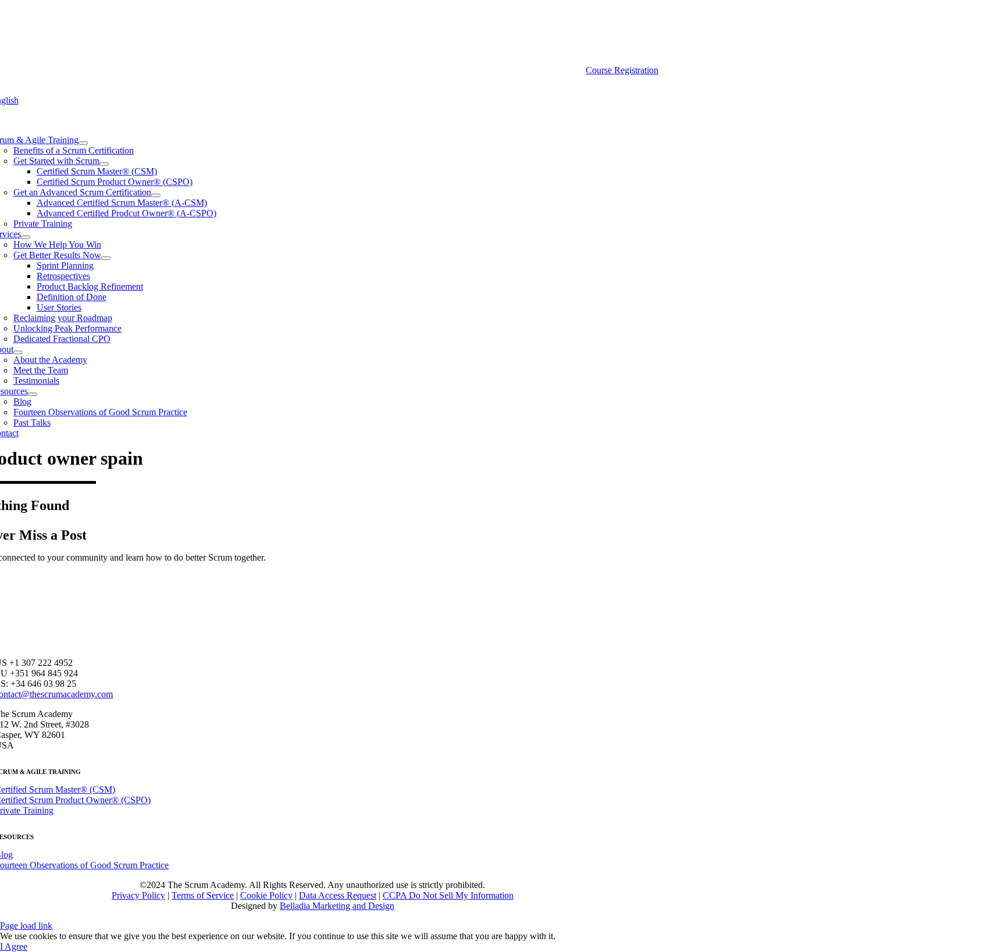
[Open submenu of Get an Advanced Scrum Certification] (156, 195)
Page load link (26, 925)
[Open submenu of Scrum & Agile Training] (83, 143)
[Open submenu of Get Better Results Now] (106, 258)
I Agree (13, 946)
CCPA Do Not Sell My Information (448, 895)
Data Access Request (337, 895)
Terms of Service (203, 895)
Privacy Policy (138, 895)
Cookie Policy (266, 895)
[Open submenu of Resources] (32, 394)
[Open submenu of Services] (25, 237)
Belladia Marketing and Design (337, 906)
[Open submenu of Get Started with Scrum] (104, 164)
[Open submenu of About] (18, 352)
